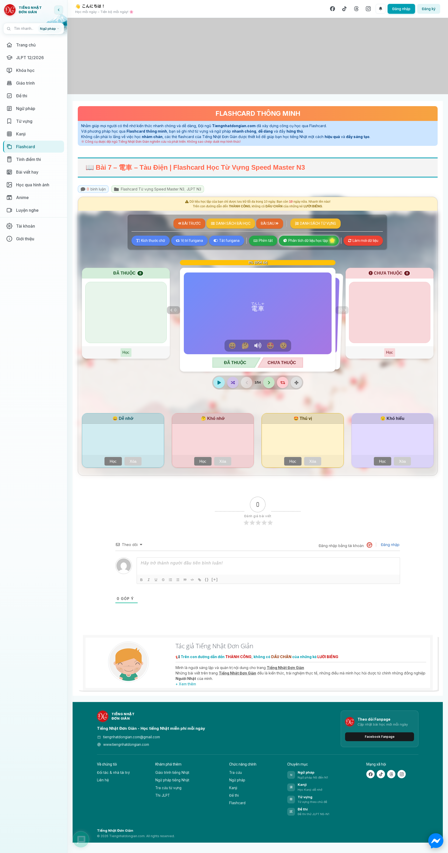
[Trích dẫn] (185, 580)
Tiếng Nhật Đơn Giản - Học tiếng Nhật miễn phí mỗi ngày (151, 728)
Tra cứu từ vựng (168, 788)
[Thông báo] (381, 9)
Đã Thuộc (235, 362)
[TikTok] (344, 9)
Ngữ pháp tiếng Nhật (172, 780)
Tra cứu (235, 772)
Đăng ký (429, 9)
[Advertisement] (257, 56)
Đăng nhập (401, 9)
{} (207, 579)
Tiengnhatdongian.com (234, 126)
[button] (341, 310)
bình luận (96, 189)
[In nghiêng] (149, 580)
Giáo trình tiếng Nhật (172, 772)
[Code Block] (192, 580)
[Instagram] (368, 9)
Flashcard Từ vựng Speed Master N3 (153, 189)
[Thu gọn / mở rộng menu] (58, 9)
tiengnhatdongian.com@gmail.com (131, 737)
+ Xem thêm (186, 684)
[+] (215, 579)
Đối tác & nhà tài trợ (113, 772)
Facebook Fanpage (380, 737)
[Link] (200, 580)
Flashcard (237, 803)
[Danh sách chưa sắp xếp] (178, 580)
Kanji (233, 788)
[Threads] (356, 9)
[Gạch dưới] (156, 580)
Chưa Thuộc (282, 362)
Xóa (133, 461)
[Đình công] (163, 580)
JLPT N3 (194, 189)
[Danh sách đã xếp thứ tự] (170, 580)
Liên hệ (103, 780)
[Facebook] (332, 9)
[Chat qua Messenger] (435, 840)
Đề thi (234, 795)
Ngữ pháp (237, 780)
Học (125, 352)
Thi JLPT (162, 795)
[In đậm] (141, 580)
